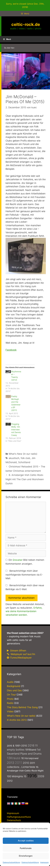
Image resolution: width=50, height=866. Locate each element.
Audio (10, 682)
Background (13, 686)
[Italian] (19, 803)
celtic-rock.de (25, 24)
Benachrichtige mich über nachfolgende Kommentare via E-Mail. (24, 574)
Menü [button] (8, 39)
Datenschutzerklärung (11, 862)
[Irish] (16, 803)
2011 (18, 763)
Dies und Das (14, 690)
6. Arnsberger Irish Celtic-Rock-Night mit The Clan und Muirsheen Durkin (25, 479)
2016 (31, 745)
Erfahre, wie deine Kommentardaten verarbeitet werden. (24, 611)
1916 (32, 775)
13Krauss (13, 758)
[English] (8, 803)
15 (25, 776)
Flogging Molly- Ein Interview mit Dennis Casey (16, 429)
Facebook (11, 349)
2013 (10, 763)
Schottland (24, 462)
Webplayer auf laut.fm (22, 654)
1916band (30, 749)
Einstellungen (25, 856)
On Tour (11, 694)
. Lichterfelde (27, 766)
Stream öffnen (17, 650)
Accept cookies (26, 840)
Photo (10, 699)
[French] (12, 803)
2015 (9, 745)
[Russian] (23, 803)
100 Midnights (15, 776)
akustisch (14, 458)
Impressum (44, 862)
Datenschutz (14, 820)
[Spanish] (26, 803)
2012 (10, 780)
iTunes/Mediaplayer (21, 657)
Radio (10, 703)
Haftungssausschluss (19, 816)
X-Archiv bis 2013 (17, 720)
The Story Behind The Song (22, 707)
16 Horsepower (30, 758)
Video (10, 711)
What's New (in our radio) (23, 453)
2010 (26, 763)
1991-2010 (21, 745)
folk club (25, 458)
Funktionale (26, 848)
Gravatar (17, 560)
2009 (41, 776)
